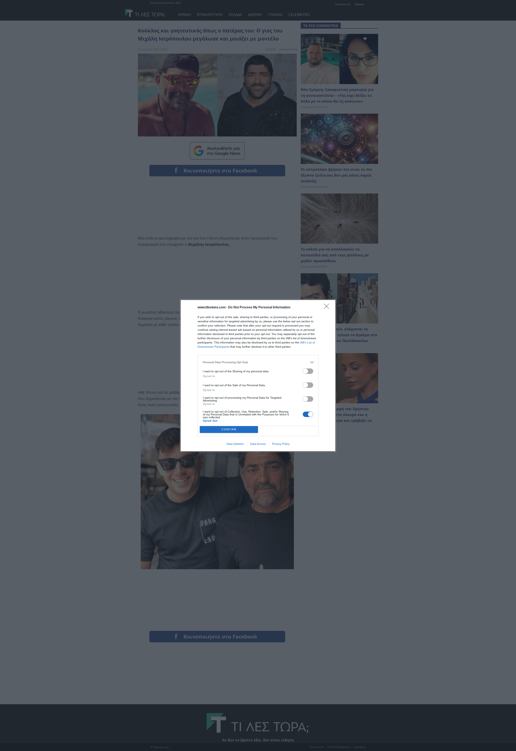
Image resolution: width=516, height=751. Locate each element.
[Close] (328, 307)
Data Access (258, 443)
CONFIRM (229, 429)
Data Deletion (235, 443)
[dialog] (258, 375)
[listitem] (258, 362)
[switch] (308, 371)
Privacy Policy (281, 443)
